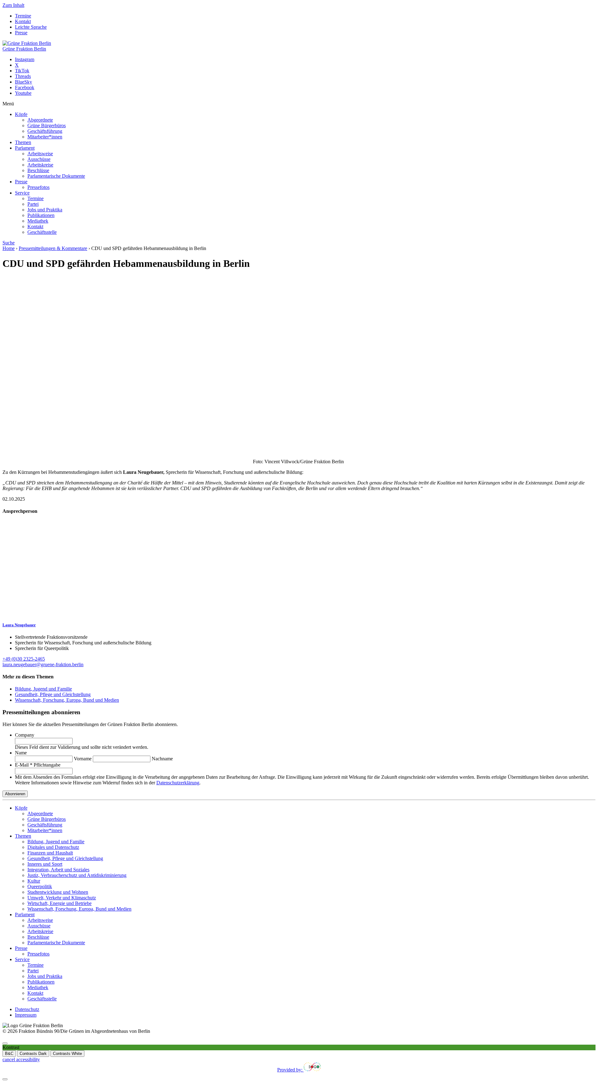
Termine (23, 15)
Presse (21, 32)
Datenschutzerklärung (177, 782)
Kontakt (23, 21)
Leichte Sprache (31, 27)
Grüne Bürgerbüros (46, 125)
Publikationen (41, 215)
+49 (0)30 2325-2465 (23, 659)
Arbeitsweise (40, 153)
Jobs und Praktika (44, 209)
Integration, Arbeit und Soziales (58, 869)
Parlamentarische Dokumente (56, 176)
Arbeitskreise (40, 164)
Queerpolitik (39, 886)
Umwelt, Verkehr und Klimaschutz (61, 897)
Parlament (25, 148)
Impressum (25, 1015)
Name (21, 752)
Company (24, 735)
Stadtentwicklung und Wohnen (57, 892)
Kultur (33, 880)
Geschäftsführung (44, 131)
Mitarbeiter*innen (44, 136)
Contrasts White (67, 1053)
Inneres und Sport (44, 864)
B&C (9, 1053)
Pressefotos (38, 187)
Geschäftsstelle (42, 232)
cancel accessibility (21, 1059)
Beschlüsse (38, 170)
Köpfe (21, 114)
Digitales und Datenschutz (53, 847)
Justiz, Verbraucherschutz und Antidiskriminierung (76, 875)
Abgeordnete (40, 120)
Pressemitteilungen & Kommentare (53, 248)
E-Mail (37, 765)
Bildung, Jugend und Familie (43, 688)
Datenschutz (27, 1009)
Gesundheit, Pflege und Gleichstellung (53, 694)
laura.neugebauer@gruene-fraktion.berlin (42, 664)
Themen (23, 142)
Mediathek (37, 221)
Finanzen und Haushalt (50, 852)
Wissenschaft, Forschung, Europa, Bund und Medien (67, 700)
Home (8, 248)
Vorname (83, 758)
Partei (33, 204)
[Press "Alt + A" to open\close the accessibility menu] (4, 1043)
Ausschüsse (38, 159)
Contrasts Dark (33, 1053)
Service (22, 192)
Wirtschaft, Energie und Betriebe (59, 903)
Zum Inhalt (13, 5)
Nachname (162, 758)
